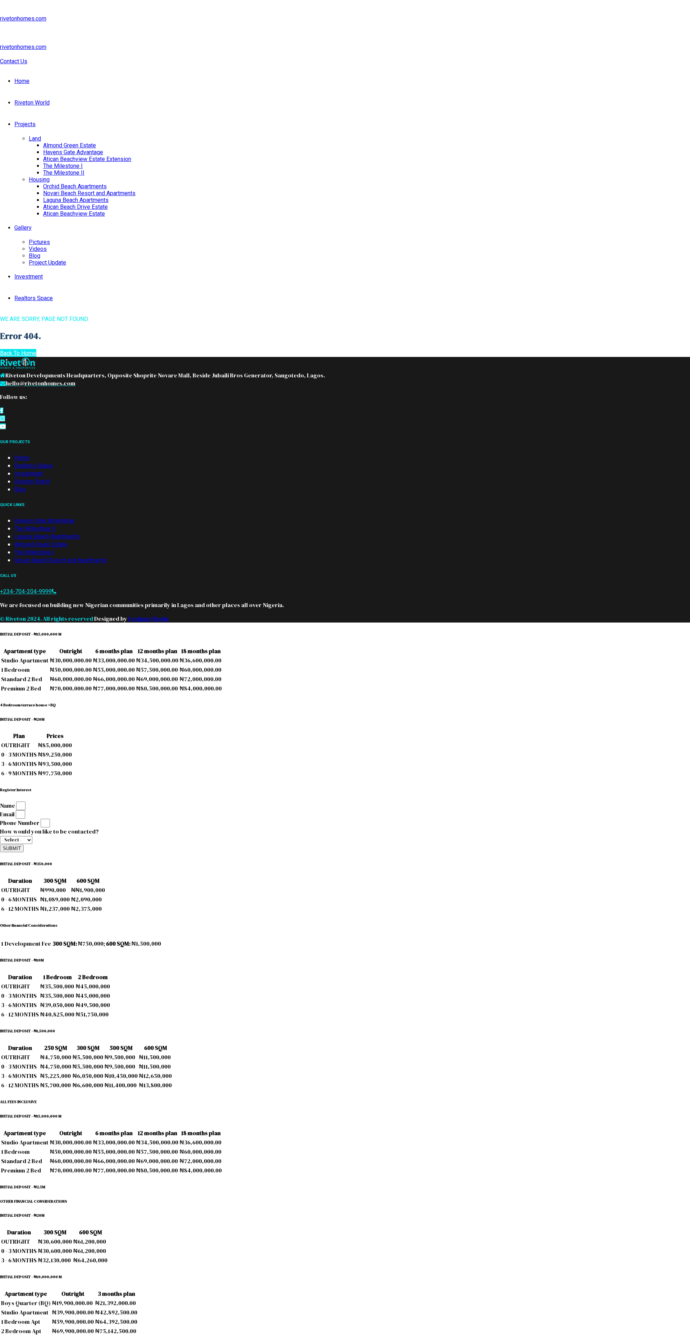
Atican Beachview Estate (74, 213)
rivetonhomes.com (23, 18)
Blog (34, 255)
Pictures (39, 242)
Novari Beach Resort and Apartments (89, 193)
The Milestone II (63, 172)
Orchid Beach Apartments (75, 186)
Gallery (23, 227)
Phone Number (20, 823)
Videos (38, 248)
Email (8, 814)
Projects (25, 124)
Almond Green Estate (69, 145)
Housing (39, 179)
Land (35, 138)
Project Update (47, 262)
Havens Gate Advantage (73, 152)
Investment (28, 276)
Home (21, 81)
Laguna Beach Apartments (76, 200)
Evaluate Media (148, 619)
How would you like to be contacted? (49, 831)
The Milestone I (63, 165)
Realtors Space (33, 298)
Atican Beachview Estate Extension (87, 159)
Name (8, 805)
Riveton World (32, 102)
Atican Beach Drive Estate (75, 206)
